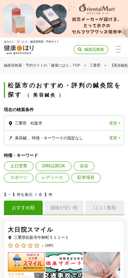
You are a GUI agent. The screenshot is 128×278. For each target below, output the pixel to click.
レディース (52, 177)
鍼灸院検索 (94, 49)
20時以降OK (53, 165)
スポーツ (18, 177)
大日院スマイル (30, 229)
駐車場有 (86, 177)
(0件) (49, 245)
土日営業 (18, 165)
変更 (113, 123)
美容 (84, 165)
